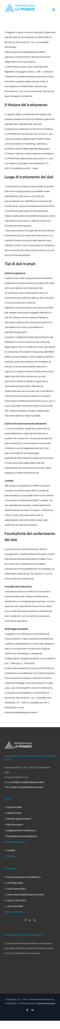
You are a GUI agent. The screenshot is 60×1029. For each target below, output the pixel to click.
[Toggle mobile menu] (53, 9)
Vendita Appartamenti (18, 819)
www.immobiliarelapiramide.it (27, 787)
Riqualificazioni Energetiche (21, 836)
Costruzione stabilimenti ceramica (25, 894)
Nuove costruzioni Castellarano (23, 877)
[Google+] (30, 920)
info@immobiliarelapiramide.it (21, 712)
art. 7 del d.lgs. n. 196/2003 (19, 663)
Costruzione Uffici (16, 889)
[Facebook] (25, 920)
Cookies (10, 850)
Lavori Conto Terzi (16, 900)
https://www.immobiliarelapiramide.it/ (25, 52)
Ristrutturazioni (14, 824)
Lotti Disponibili (14, 883)
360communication (46, 1003)
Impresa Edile (14, 807)
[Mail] (34, 920)
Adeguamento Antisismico (21, 830)
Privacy (10, 856)
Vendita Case (13, 813)
